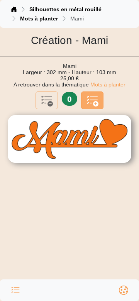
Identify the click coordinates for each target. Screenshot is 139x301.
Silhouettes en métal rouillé (65, 9)
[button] (15, 290)
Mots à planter (39, 18)
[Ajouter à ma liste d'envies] (92, 100)
